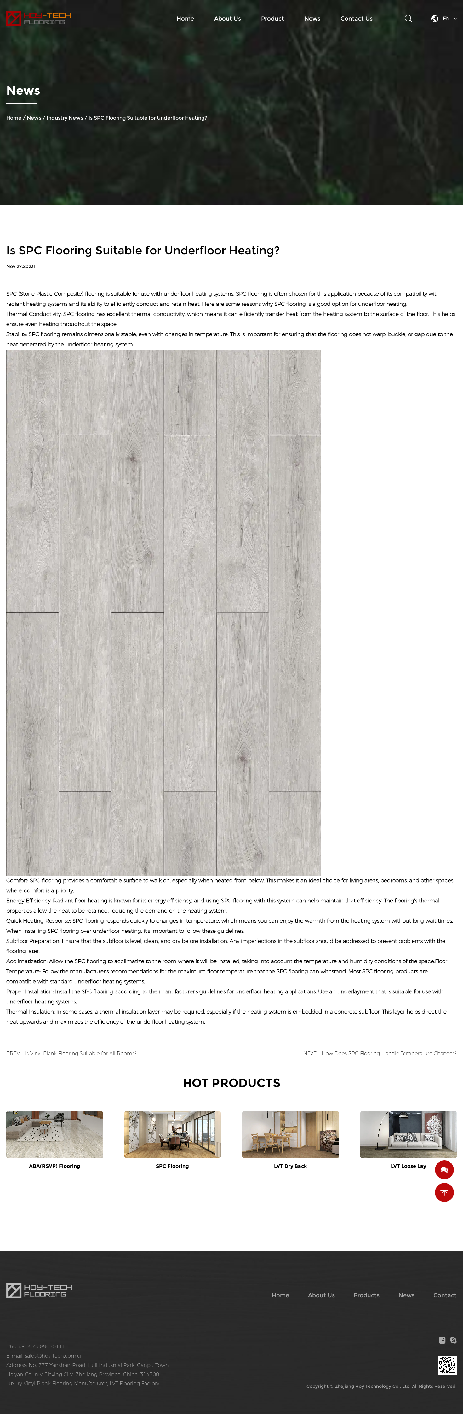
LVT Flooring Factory (134, 1383)
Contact (445, 1295)
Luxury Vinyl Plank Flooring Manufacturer (56, 1383)
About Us (227, 18)
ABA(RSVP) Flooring (54, 1166)
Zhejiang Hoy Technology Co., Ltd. (373, 1386)
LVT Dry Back (290, 1166)
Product (272, 18)
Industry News (65, 118)
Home (185, 18)
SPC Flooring (172, 1166)
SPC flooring (79, 314)
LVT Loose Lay (408, 1166)
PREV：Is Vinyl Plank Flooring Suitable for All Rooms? (71, 1053)
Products (367, 1295)
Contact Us (356, 18)
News (312, 18)
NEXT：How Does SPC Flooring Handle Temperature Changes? (380, 1053)
